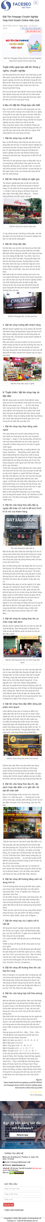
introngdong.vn (8, 1176)
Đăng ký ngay (22, 1135)
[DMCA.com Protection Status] (16, 1172)
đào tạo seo (37, 1168)
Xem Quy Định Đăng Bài (31, 28)
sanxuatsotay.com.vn (11, 1179)
